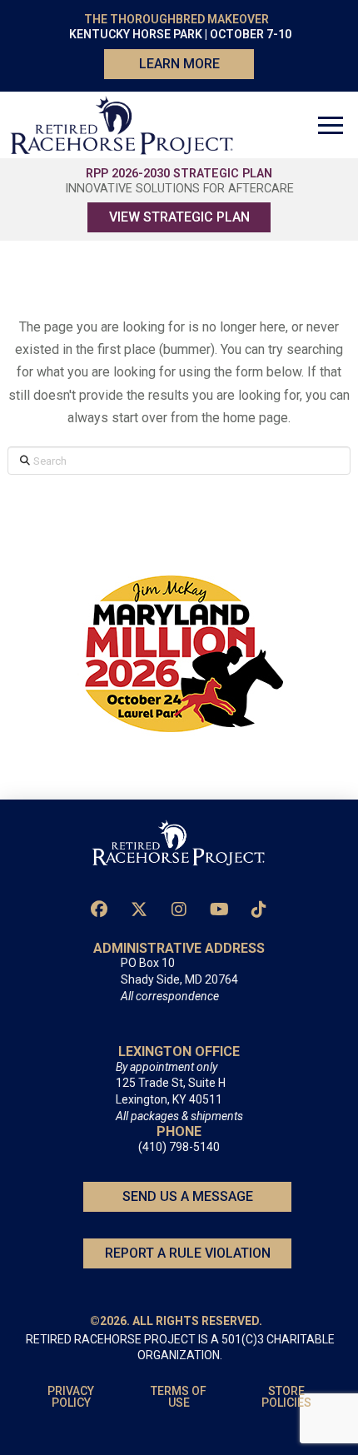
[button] (331, 125)
